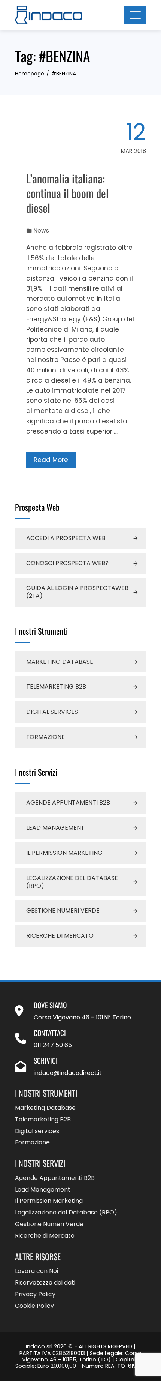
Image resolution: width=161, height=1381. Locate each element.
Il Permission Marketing (64, 852)
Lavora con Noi (36, 1271)
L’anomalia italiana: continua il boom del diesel (67, 193)
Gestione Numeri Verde (63, 910)
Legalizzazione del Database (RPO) (72, 882)
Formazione (45, 737)
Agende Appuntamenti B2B (68, 802)
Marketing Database (59, 661)
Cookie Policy (34, 1306)
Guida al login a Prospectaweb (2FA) (77, 592)
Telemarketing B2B (56, 686)
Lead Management (55, 827)
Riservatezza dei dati (45, 1283)
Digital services (52, 711)
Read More (51, 459)
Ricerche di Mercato (60, 935)
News (41, 230)
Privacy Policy (35, 1294)
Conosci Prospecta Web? (67, 563)
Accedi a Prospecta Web (66, 538)
